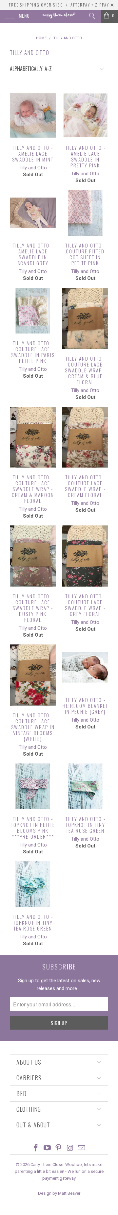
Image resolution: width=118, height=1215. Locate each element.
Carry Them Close (46, 1164)
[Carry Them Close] (59, 16)
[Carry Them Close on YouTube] (47, 1148)
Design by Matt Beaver (59, 1193)
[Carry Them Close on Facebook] (36, 1148)
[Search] (91, 16)
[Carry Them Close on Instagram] (70, 1148)
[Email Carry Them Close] (82, 1148)
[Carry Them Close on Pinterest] (59, 1148)
